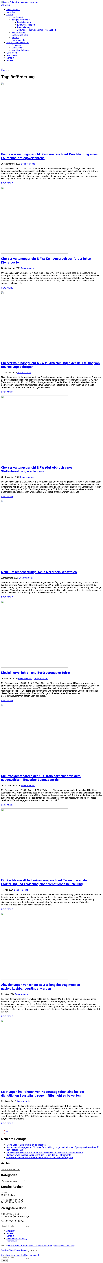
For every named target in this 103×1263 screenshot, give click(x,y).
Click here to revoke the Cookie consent (20, 1255)
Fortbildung (17, 47)
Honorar (15, 37)
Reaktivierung (23, 27)
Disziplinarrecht (24, 22)
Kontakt (10, 58)
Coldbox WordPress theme (14, 1250)
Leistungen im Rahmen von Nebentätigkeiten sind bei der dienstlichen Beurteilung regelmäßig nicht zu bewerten (42, 1093)
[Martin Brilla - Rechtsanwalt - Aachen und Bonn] (51, 3)
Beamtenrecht (28, 164)
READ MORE (7, 183)
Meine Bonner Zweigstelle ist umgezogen (26, 1145)
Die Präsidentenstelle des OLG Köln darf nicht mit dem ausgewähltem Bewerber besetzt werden (41, 778)
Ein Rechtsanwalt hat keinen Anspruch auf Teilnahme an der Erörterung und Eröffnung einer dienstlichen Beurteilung (44, 882)
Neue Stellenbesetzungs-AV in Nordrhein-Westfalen (39, 572)
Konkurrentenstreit (26, 25)
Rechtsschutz (18, 40)
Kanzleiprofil (17, 17)
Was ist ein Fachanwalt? (17, 42)
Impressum (11, 1241)
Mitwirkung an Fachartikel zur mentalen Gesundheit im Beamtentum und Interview (44, 1152)
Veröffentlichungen (21, 50)
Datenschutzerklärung (16, 1238)
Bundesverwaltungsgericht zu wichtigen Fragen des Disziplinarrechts (38, 1155)
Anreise (9, 60)
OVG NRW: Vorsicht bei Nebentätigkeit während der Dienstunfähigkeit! (39, 1157)
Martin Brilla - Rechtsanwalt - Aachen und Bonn (30, 1245)
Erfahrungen (17, 45)
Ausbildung (11, 55)
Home (4, 70)
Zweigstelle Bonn (20, 35)
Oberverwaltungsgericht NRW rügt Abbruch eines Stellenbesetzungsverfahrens (37, 469)
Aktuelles (10, 12)
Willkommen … (13, 9)
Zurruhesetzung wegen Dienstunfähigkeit (36, 30)
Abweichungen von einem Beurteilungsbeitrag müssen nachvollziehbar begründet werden (40, 986)
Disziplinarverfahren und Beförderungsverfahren (36, 673)
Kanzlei (9, 14)
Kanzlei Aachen (19, 32)
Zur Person (11, 52)
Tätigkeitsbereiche (21, 19)
